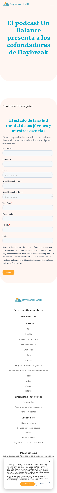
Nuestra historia (28, 423)
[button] (51, 4)
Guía (28, 355)
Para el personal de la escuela (28, 407)
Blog (28, 329)
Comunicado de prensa (28, 339)
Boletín (28, 334)
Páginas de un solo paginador (28, 365)
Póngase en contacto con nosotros (28, 442)
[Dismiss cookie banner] (49, 461)
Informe (28, 360)
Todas (28, 375)
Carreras (28, 433)
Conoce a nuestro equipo (28, 428)
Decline (42, 484)
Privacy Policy (30, 474)
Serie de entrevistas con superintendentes (28, 370)
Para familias (28, 402)
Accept (27, 484)
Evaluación (28, 349)
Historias (28, 391)
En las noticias (28, 437)
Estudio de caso (28, 344)
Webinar (28, 386)
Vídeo (28, 381)
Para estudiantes (28, 412)
